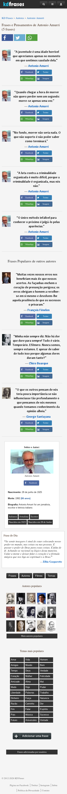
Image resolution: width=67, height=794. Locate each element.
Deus (28, 670)
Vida (27, 659)
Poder (43, 687)
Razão (14, 703)
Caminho (29, 703)
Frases (12, 575)
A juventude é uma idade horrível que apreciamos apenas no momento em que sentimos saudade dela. (36, 56)
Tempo (14, 670)
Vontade (44, 720)
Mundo (28, 665)
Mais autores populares (32, 636)
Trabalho (44, 692)
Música (29, 714)
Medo (13, 687)
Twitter (34, 785)
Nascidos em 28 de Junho (40, 522)
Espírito (44, 709)
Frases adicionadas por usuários (32, 752)
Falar (27, 709)
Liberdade (15, 692)
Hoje (27, 687)
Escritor (34, 516)
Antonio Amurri (38, 66)
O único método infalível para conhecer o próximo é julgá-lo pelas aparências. (36, 222)
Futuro (14, 720)
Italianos (13, 516)
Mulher (28, 676)
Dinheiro (15, 698)
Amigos (14, 665)
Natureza (44, 698)
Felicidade (45, 676)
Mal (42, 681)
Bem (42, 665)
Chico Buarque (38, 363)
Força (28, 698)
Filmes (38, 575)
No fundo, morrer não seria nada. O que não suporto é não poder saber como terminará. (37, 136)
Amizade (15, 681)
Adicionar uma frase (35, 736)
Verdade (44, 670)
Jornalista (23, 516)
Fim (13, 709)
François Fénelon (38, 310)
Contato (45, 790)
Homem (44, 659)
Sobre (54, 785)
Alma (28, 681)
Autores (25, 575)
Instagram (44, 785)
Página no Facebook (19, 785)
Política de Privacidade (28, 790)
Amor (13, 659)
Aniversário (31, 720)
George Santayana (38, 416)
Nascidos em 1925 (17, 522)
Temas (51, 575)
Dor (41, 703)
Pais (13, 714)
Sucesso (44, 714)
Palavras (29, 692)
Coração (15, 676)
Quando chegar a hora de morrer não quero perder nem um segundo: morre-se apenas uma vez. (36, 96)
